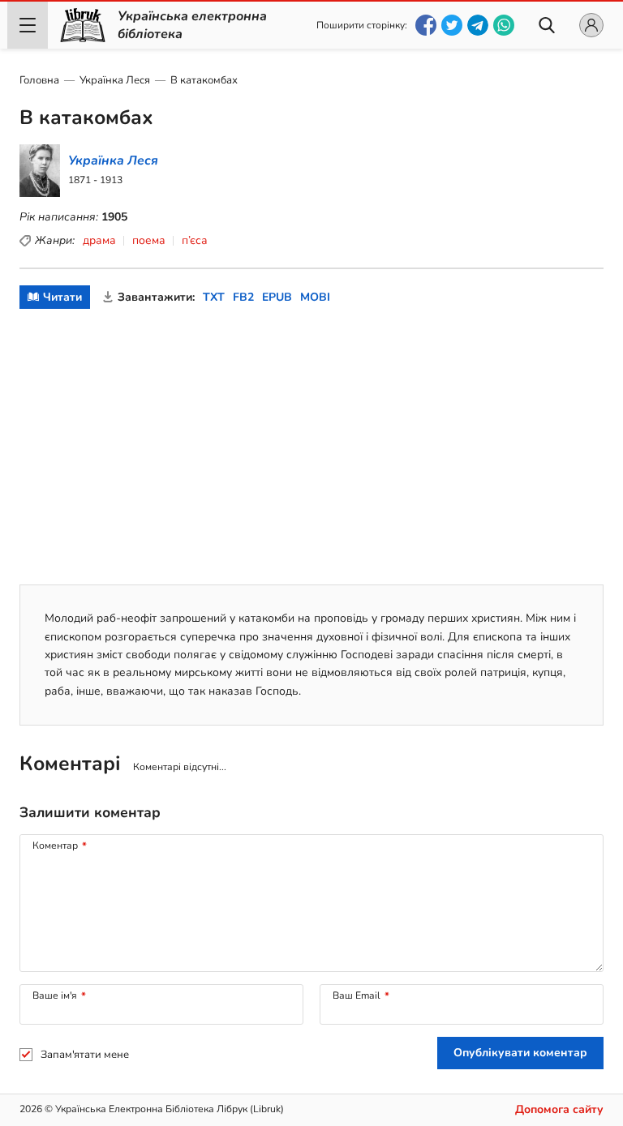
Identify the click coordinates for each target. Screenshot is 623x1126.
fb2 (243, 297)
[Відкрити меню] (27, 25)
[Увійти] (591, 25)
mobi (315, 297)
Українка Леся (114, 80)
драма (99, 240)
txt (214, 297)
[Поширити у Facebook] (425, 25)
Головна (39, 80)
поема (148, 240)
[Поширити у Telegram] (477, 25)
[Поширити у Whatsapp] (503, 25)
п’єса (195, 240)
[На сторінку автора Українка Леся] (90, 170)
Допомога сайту (559, 1109)
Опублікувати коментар (520, 1052)
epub (277, 297)
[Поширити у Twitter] (451, 25)
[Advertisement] (311, 446)
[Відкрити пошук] (546, 25)
